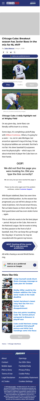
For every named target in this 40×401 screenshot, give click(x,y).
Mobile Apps (7, 366)
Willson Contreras (13, 135)
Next (32, 85)
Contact (5, 362)
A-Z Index (5, 381)
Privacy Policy (24, 370)
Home (4, 344)
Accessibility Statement (28, 377)
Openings (22, 358)
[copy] (14, 52)
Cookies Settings (26, 381)
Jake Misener (9, 48)
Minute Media (12, 386)
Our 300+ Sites (25, 362)
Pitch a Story (7, 370)
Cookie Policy (24, 374)
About (4, 358)
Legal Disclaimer (8, 377)
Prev (8, 85)
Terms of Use (7, 374)
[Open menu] (3, 3)
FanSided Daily (25, 366)
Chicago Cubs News (14, 344)
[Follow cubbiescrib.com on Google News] (34, 265)
